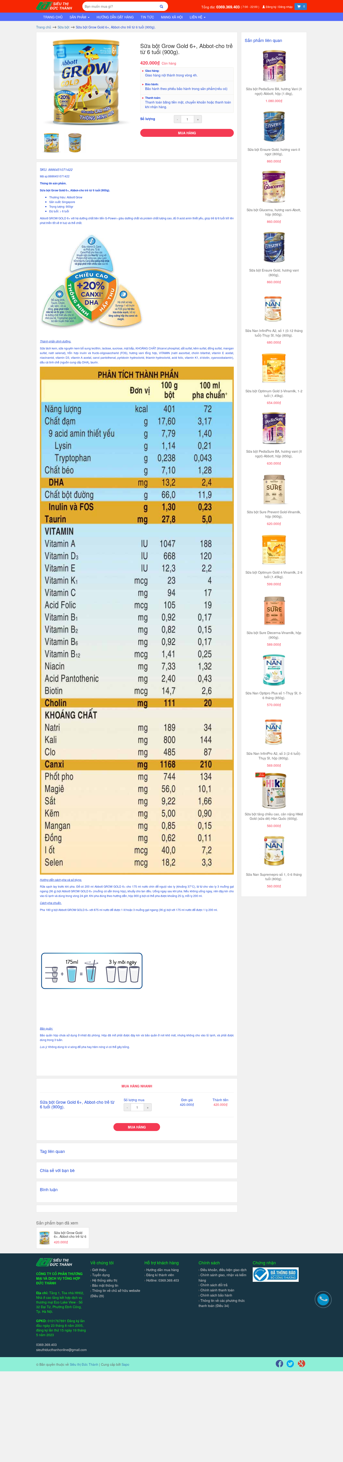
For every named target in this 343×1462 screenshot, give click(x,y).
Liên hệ (196, 17)
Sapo (125, 1364)
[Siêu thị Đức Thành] (55, 5)
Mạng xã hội (172, 17)
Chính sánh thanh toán (217, 1290)
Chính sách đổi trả (214, 1285)
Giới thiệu (99, 1269)
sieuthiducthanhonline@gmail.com (61, 1349)
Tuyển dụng (101, 1274)
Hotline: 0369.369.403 (162, 1280)
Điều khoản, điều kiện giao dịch (223, 1269)
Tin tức (147, 17)
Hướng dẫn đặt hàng (115, 17)
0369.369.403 (228, 7)
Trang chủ (53, 17)
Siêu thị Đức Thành (84, 1364)
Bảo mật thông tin (105, 1285)
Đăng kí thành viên (160, 1274)
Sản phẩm (78, 17)
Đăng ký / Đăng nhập (279, 7)
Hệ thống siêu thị (104, 1280)
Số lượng (147, 118)
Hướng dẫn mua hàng (162, 1269)
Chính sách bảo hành (216, 1295)
